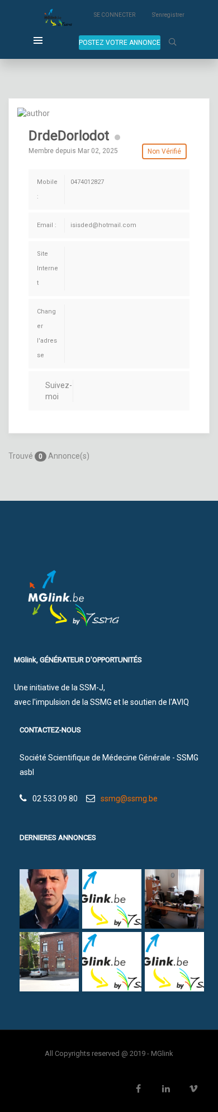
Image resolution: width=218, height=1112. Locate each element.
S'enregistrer (168, 15)
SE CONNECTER (114, 15)
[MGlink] (57, 18)
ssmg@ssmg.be (129, 798)
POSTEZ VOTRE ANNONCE (119, 43)
